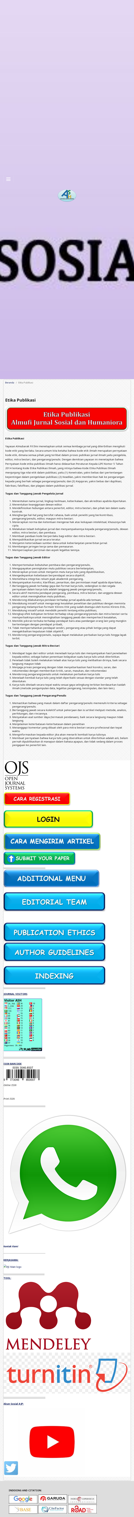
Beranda (9, 382)
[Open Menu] (8, 179)
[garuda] (52, 1502)
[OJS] (16, 790)
